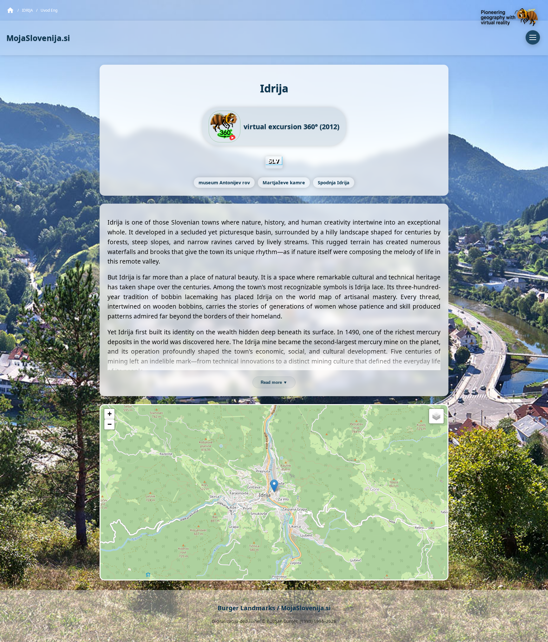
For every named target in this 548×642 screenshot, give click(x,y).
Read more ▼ (274, 382)
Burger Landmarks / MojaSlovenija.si (274, 608)
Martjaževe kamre (284, 183)
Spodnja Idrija (333, 183)
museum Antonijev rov (224, 183)
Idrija (27, 10)
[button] (274, 485)
